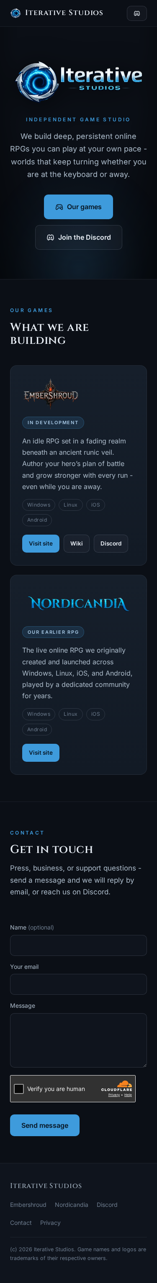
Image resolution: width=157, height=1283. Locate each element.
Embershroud (28, 1204)
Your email (24, 966)
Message (22, 1005)
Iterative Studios (64, 13)
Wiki (76, 543)
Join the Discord (84, 237)
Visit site (41, 543)
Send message (44, 1125)
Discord (110, 543)
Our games (84, 206)
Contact (21, 1222)
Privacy (50, 1222)
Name (32, 927)
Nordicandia (71, 1204)
